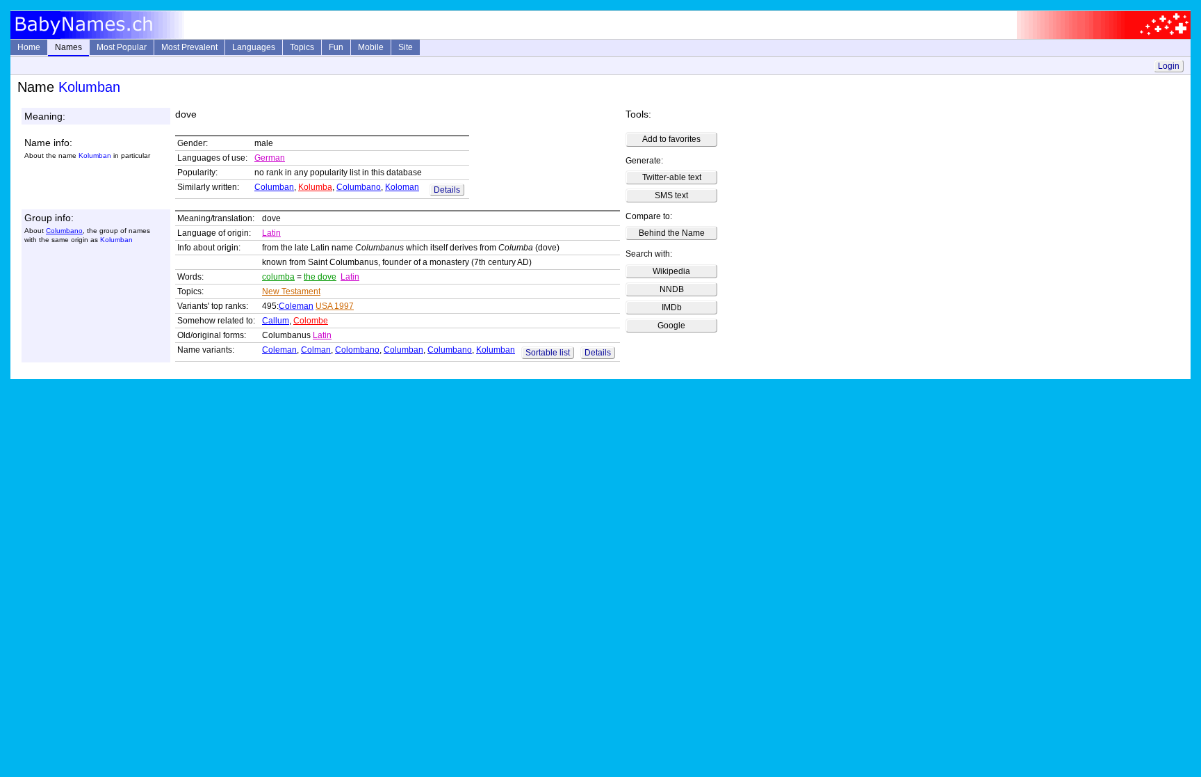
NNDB (672, 289)
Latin (271, 233)
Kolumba (315, 187)
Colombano (357, 350)
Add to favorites (671, 139)
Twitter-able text (671, 177)
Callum (275, 321)
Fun (336, 47)
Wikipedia (671, 271)
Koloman (402, 187)
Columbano (358, 187)
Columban (274, 187)
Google (671, 325)
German (269, 158)
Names (68, 47)
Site (405, 47)
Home (28, 47)
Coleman (296, 306)
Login (1168, 66)
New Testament (291, 291)
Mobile (371, 47)
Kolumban (495, 350)
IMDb (672, 307)
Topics (302, 47)
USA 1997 (335, 306)
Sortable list (547, 353)
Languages (253, 47)
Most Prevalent (189, 47)
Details (447, 190)
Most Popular (122, 47)
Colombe (310, 321)
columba (278, 277)
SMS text (671, 195)
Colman (316, 350)
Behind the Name (672, 233)
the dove (320, 277)
